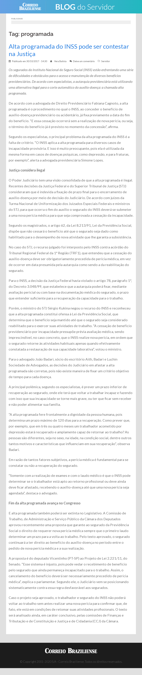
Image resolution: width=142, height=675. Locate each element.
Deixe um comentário (84, 61)
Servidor (105, 61)
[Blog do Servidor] (85, 6)
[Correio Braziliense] (32, 6)
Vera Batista (60, 61)
